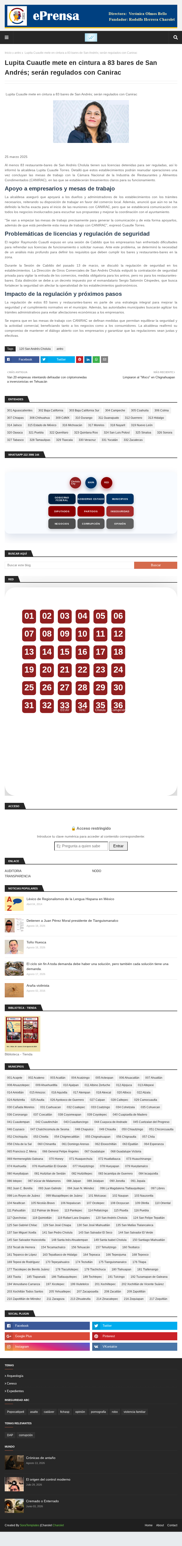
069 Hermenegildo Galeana (25, 1159)
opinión (80, 1412)
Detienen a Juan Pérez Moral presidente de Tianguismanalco (72, 920)
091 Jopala (138, 1181)
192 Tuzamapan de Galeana (149, 1276)
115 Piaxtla (121, 1210)
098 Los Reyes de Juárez (23, 1195)
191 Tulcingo (116, 1276)
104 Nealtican (16, 1203)
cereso (12, 1383)
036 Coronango (17, 1114)
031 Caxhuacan (50, 1107)
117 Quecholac (17, 1217)
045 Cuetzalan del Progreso (151, 1122)
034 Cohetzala (125, 1107)
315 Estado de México (42, 425)
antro (17, 52)
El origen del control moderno (48, 1479)
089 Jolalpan (95, 1181)
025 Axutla (37, 1100)
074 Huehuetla (16, 1166)
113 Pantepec (73, 1210)
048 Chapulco (84, 1129)
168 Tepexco (140, 1254)
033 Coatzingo (100, 1107)
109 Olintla (142, 1203)
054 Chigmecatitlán (66, 1136)
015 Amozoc (38, 1092)
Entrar (118, 846)
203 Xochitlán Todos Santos (25, 1291)
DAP (10, 1435)
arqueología (15, 1376)
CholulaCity (75, 482)
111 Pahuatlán (16, 1210)
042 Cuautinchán (47, 1122)
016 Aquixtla (59, 1092)
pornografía (98, 1412)
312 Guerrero (133, 417)
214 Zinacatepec (107, 1299)
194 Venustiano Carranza (23, 1284)
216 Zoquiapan (134, 1299)
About (160, 1525)
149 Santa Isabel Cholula (110, 1240)
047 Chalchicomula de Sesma (49, 1129)
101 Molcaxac (97, 1195)
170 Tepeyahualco (57, 1262)
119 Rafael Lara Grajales (74, 1217)
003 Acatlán (57, 1077)
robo (115, 1412)
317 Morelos (96, 425)
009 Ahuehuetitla (46, 1085)
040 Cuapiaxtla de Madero (130, 1114)
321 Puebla (36, 432)
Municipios (120, 499)
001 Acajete (14, 1077)
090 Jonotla (117, 1181)
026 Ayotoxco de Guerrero (67, 1100)
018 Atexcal (103, 1092)
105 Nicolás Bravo (43, 1203)
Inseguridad (120, 511)
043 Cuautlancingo (76, 1122)
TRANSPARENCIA (18, 876)
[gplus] (47, 1336)
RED (106, 482)
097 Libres (158, 1188)
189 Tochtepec (92, 1276)
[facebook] (47, 1326)
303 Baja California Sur (84, 410)
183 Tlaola (14, 1276)
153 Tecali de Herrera (21, 1247)
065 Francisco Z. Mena (21, 1151)
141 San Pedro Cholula (57, 1232)
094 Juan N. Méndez (80, 1188)
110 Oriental (163, 1203)
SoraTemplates (29, 1525)
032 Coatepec (76, 1107)
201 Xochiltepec (105, 1284)
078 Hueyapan (109, 1166)
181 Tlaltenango (147, 1269)
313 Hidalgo (156, 417)
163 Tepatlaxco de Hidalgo (60, 1254)
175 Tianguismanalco (113, 1262)
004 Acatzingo (80, 1077)
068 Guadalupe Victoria (126, 1151)
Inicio (8, 52)
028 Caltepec (119, 1100)
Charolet (58, 1525)
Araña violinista (38, 985)
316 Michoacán (72, 425)
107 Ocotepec (95, 1203)
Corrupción (91, 523)
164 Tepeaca (91, 1254)
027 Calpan (97, 1100)
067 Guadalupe (95, 1151)
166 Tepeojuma (116, 1254)
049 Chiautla (107, 1129)
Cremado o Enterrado (42, 1501)
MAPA (91, 482)
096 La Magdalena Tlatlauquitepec (122, 1188)
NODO (96, 871)
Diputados (62, 511)
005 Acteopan (104, 1077)
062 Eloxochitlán (106, 1144)
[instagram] (47, 1347)
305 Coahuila (140, 410)
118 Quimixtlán (42, 1217)
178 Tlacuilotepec (66, 1269)
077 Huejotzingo (83, 1166)
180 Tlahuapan (121, 1269)
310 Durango (83, 417)
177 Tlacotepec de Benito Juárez (28, 1269)
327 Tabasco (15, 440)
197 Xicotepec (55, 1284)
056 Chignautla (126, 1136)
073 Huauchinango (138, 1159)
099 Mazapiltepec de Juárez (64, 1195)
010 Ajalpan (71, 1085)
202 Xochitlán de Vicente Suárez (143, 1284)
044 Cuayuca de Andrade (110, 1122)
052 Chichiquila (17, 1136)
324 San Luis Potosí (117, 432)
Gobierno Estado (91, 499)
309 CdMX (62, 417)
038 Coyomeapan (69, 1114)
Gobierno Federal (62, 499)
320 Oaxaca (15, 432)
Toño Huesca (36, 942)
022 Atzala (143, 1092)
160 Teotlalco (131, 1247)
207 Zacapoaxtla (87, 1291)
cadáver (49, 1412)
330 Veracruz (87, 440)
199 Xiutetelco (79, 1284)
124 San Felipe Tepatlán (149, 1217)
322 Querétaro (59, 432)
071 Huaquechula (80, 1159)
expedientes (15, 1391)
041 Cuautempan (18, 1122)
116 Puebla (141, 1210)
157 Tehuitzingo (106, 1247)
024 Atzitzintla (16, 1100)
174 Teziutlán (84, 1262)
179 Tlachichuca (95, 1269)
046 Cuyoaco (15, 1129)
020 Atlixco (124, 1092)
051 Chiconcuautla (161, 1129)
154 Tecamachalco (53, 1247)
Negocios (62, 523)
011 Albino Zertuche (97, 1085)
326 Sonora (164, 432)
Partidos (91, 511)
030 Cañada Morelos (20, 1107)
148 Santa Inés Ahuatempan (69, 1240)
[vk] (134, 1347)
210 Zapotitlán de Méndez (24, 1299)
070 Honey (56, 1159)
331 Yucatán (110, 440)
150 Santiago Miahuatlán (148, 1240)
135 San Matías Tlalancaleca (134, 1225)
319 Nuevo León (142, 425)
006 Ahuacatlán (129, 1077)
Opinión (120, 523)
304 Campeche (115, 410)
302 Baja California (50, 410)
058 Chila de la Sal (19, 1144)
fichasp (64, 1412)
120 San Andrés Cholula (35, 349)
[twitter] (134, 1326)
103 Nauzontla (143, 1195)
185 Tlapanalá (36, 1276)
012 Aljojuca (124, 1085)
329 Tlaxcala (64, 440)
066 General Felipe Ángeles (60, 1151)
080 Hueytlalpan (17, 1173)
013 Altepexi (146, 1085)
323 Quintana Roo (86, 432)
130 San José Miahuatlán (93, 1225)
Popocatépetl (15, 1412)
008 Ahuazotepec (18, 1085)
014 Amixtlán (15, 1092)
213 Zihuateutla (80, 1299)
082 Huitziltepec (82, 1173)
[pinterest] (134, 1336)
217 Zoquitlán (158, 1299)
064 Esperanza (154, 1144)
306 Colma (162, 410)
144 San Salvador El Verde (135, 1232)
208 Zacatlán (112, 1291)
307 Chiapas (15, 417)
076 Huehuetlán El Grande (49, 1166)
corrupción (26, 1435)
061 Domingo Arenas (75, 1144)
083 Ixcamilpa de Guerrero (115, 1173)
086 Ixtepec (14, 1181)
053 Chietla (40, 1136)
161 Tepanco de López (22, 1254)
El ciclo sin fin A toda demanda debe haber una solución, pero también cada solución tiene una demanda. (97, 966)
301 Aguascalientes (19, 410)
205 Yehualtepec (60, 1291)
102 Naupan (120, 1195)
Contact (172, 1525)
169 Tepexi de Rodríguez (23, 1262)
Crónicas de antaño (40, 1458)
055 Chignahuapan (97, 1136)
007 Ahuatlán (153, 1077)
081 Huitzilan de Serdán (50, 1173)
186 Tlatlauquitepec (64, 1276)
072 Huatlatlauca (109, 1159)
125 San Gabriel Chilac (22, 1225)
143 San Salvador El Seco (95, 1232)
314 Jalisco (14, 425)
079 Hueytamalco (136, 1166)
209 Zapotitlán (136, 1291)
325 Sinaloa (143, 432)
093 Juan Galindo (49, 1188)
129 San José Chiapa (57, 1225)
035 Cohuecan (150, 1107)
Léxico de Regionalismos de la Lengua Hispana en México (70, 899)
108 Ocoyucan (119, 1203)
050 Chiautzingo (132, 1129)
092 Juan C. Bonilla (19, 1188)
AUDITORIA (13, 871)
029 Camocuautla (145, 1100)
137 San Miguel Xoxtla (21, 1232)
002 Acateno (36, 1077)
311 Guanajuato (108, 417)
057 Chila (148, 1136)
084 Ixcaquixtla (148, 1173)
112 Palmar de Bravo (45, 1210)
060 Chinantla (47, 1144)
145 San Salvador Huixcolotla (26, 1240)
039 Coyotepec (97, 1114)
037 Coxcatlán (42, 1114)
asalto (34, 1412)
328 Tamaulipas (40, 440)
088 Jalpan (74, 1181)
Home (149, 1525)
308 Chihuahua (40, 417)
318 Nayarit (117, 425)
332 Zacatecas (133, 440)
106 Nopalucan (71, 1203)
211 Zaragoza (55, 1299)
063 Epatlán (130, 1144)
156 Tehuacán (80, 1247)
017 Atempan (81, 1092)
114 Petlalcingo (98, 1210)
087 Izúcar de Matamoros (44, 1181)
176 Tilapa (139, 1262)
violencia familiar (135, 1412)
